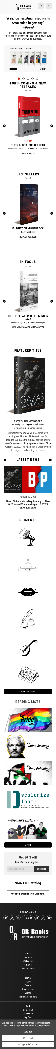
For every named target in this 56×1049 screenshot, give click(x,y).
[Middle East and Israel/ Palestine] (28, 646)
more (42, 450)
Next (50, 459)
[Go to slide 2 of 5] (23, 79)
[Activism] (28, 536)
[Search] (41, 6)
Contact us (28, 1010)
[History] (28, 619)
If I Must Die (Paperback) (27, 228)
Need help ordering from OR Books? (28, 893)
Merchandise (28, 968)
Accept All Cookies (28, 1044)
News (28, 981)
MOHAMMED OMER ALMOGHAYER (28, 327)
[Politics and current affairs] (28, 564)
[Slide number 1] (28, 61)
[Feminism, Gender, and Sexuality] (28, 591)
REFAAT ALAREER (28, 236)
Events (28, 985)
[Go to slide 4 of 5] (32, 79)
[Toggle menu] (6, 6)
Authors (28, 957)
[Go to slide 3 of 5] (28, 79)
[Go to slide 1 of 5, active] (19, 79)
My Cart (28, 1017)
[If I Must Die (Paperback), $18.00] (28, 204)
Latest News (28, 459)
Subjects (28, 520)
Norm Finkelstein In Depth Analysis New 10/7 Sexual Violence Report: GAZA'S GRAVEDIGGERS (28, 504)
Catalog (28, 964)
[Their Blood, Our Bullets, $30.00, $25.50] (28, 116)
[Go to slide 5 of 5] (37, 79)
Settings (28, 1031)
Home (28, 978)
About (28, 953)
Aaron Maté (28, 153)
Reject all (28, 1038)
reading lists (28, 702)
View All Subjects (28, 691)
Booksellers (28, 961)
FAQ (28, 1006)
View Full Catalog (28, 883)
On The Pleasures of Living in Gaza (28, 317)
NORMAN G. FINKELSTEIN (28, 428)
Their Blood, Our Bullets (28, 145)
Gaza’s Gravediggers (28, 421)
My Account (28, 1013)
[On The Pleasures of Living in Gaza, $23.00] (28, 292)
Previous (5, 459)
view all (28, 845)
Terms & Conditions (28, 996)
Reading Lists (28, 989)
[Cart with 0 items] (49, 6)
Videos (28, 993)
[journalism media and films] (28, 674)
